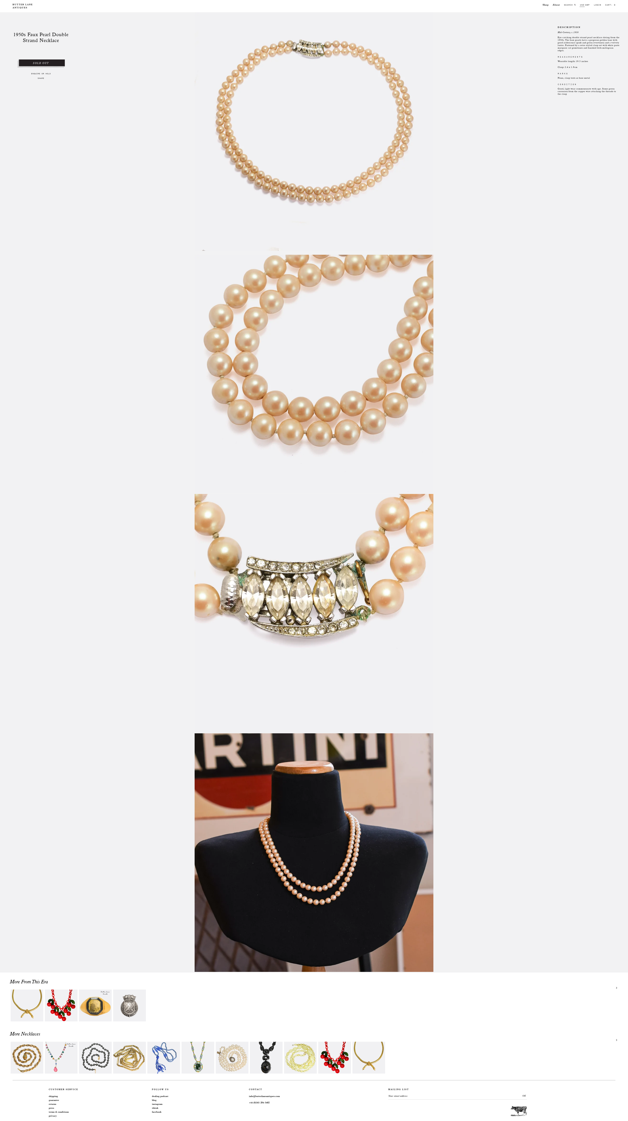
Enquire (35, 73)
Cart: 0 (610, 5)
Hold (48, 73)
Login (597, 5)
